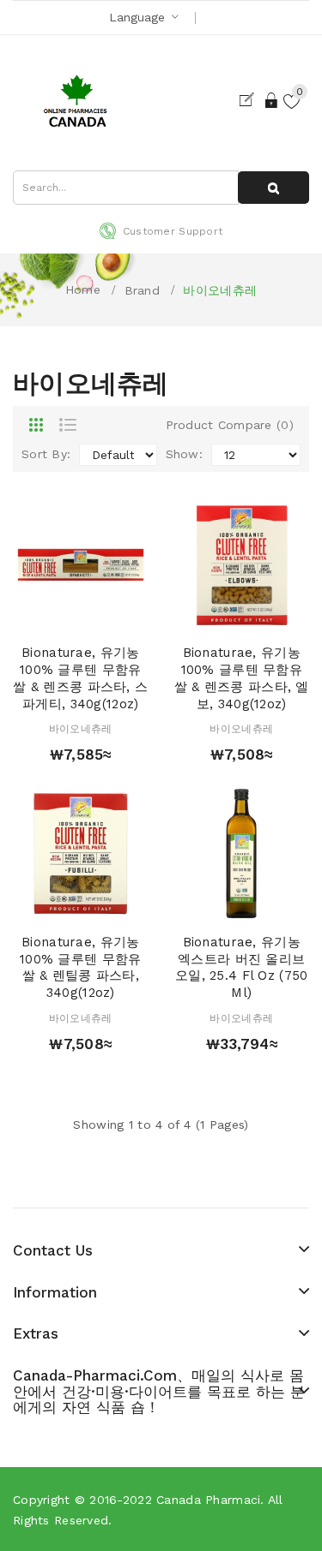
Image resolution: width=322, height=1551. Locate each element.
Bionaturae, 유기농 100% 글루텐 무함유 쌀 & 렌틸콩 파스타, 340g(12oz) (80, 967)
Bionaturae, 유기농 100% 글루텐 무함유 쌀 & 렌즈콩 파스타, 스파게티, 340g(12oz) (80, 678)
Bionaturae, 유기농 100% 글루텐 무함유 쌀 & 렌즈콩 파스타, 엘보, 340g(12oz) (241, 678)
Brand (142, 290)
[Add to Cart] (50, 614)
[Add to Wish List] (81, 614)
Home (82, 289)
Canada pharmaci (208, 1499)
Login (272, 100)
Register (250, 100)
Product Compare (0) (230, 425)
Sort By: (45, 454)
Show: (184, 454)
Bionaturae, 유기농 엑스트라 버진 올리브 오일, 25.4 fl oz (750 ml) (241, 967)
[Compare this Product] (111, 614)
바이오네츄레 (220, 290)
